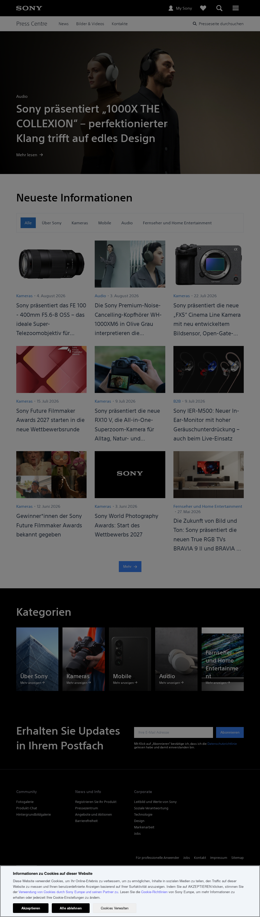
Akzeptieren (30, 908)
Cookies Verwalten (114, 908)
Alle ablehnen (71, 908)
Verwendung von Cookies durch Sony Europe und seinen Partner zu (68, 891)
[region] (130, 891)
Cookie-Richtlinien (154, 891)
